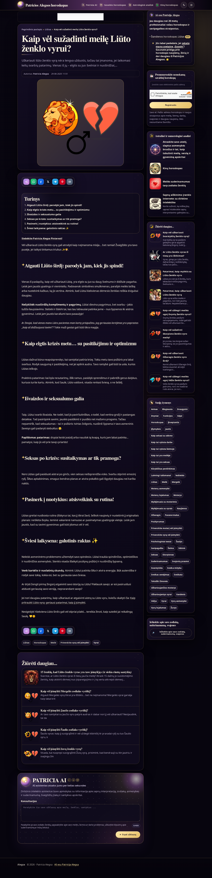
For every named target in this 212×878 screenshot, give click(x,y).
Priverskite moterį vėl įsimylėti (166, 528)
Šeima (171, 548)
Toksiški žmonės (159, 581)
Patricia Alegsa (41, 73)
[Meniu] (191, 5)
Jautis (168, 429)
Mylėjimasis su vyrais (161, 508)
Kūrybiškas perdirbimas (163, 468)
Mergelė (176, 482)
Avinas (154, 409)
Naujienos (182, 508)
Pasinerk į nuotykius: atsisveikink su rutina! (52, 223)
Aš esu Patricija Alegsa (167, 15)
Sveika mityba (174, 568)
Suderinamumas (159, 561)
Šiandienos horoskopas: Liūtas (167, 36)
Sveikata (178, 574)
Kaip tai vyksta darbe (161, 442)
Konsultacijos (29, 801)
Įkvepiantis (173, 422)
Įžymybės (156, 429)
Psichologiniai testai (161, 541)
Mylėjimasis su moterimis (164, 501)
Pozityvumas (157, 521)
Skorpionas (168, 554)
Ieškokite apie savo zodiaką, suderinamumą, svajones (168, 633)
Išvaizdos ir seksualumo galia (44, 214)
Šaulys (179, 541)
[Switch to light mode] (184, 5)
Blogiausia (167, 409)
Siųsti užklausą (128, 835)
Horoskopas (40, 642)
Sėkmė (181, 548)
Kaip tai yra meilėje (160, 455)
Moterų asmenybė (160, 488)
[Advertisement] (80, 16)
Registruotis (170, 105)
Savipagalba (157, 548)
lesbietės (180, 475)
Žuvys (173, 607)
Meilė (53, 642)
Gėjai (179, 415)
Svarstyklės (157, 568)
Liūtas (48, 29)
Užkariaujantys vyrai (161, 594)
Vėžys (154, 601)
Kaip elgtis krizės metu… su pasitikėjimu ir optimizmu (58, 209)
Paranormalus (172, 515)
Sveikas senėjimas (160, 574)
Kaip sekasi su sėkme (161, 435)
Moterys (177, 495)
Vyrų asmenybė (179, 601)
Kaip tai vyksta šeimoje (162, 449)
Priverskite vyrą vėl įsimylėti (75, 642)
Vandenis (180, 594)
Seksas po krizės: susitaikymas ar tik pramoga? (54, 219)
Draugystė (182, 409)
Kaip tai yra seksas (160, 462)
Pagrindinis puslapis (32, 29)
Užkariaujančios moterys (163, 587)
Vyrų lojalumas (158, 607)
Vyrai (96, 642)
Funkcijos (168, 415)
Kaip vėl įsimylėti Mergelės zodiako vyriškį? (66, 691)
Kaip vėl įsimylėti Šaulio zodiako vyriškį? (64, 729)
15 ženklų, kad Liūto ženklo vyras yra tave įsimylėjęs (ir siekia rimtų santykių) (86, 672)
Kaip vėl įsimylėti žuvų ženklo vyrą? (61, 749)
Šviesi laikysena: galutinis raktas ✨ (48, 228)
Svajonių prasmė (180, 561)
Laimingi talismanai (161, 475)
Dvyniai (154, 415)
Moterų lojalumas (160, 495)
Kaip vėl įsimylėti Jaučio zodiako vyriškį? (64, 710)
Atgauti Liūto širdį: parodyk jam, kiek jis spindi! (54, 205)
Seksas (154, 554)
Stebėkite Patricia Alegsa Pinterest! (42, 238)
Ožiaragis (155, 515)
